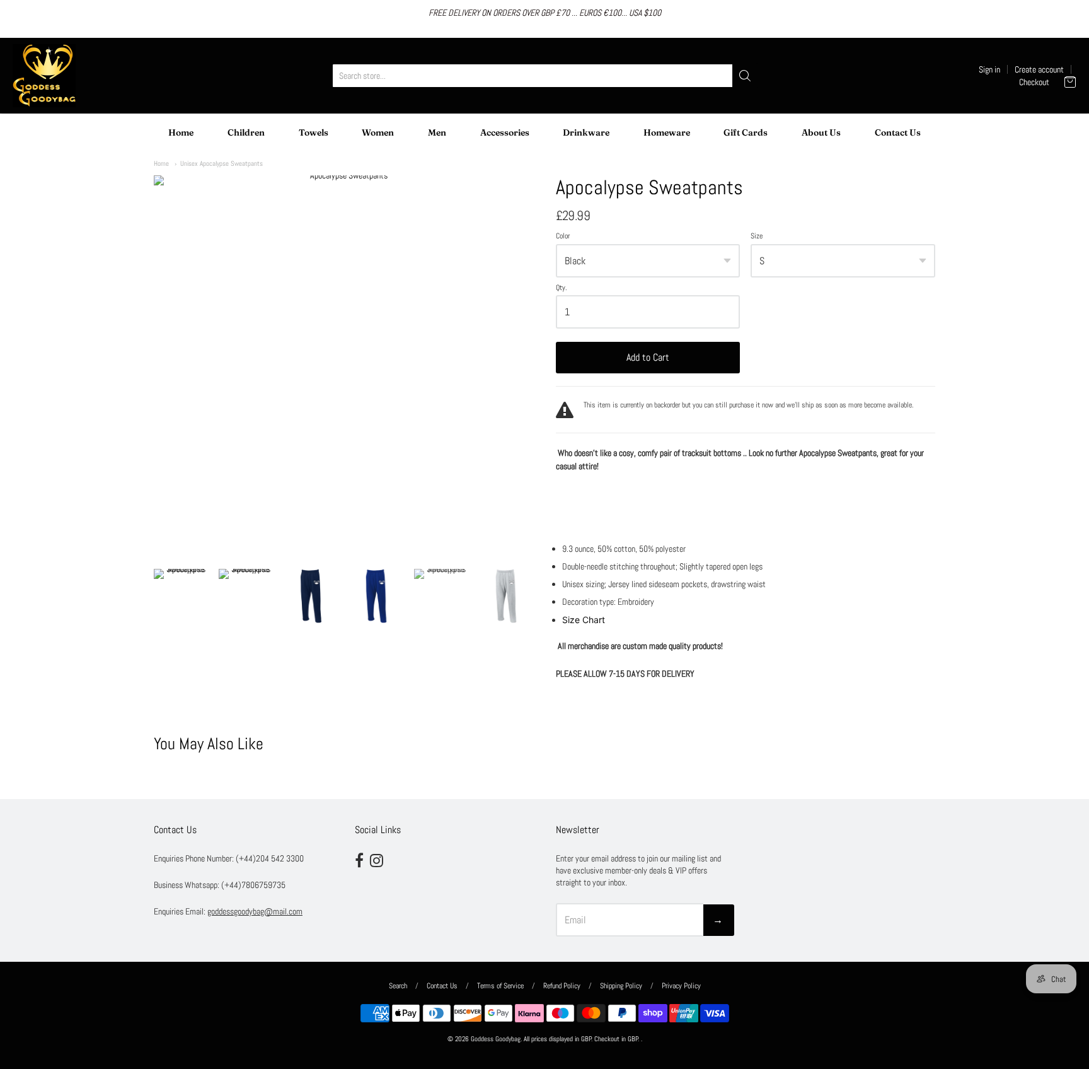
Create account (1039, 69)
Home (180, 132)
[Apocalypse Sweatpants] (181, 596)
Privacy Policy (681, 986)
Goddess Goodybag (496, 1039)
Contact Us (898, 132)
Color (563, 236)
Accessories (504, 132)
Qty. (561, 288)
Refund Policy (561, 986)
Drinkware (586, 132)
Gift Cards (745, 132)
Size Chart (583, 619)
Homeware (666, 132)
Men (437, 132)
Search (398, 986)
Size (757, 236)
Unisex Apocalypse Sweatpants (221, 163)
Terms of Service (500, 986)
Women (378, 132)
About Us (821, 132)
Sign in (989, 69)
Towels (313, 132)
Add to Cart (647, 357)
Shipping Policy (621, 986)
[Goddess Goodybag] (44, 75)
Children (246, 132)
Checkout (1034, 82)
